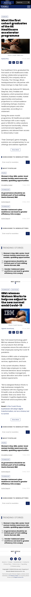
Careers (10, 562)
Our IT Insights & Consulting (7, 2)
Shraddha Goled (6, 185)
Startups (4, 17)
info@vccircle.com (18, 577)
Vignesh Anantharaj (7, 328)
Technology (5, 190)
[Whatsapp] (21, 62)
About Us (4, 562)
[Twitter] (13, 62)
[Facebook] (10, 62)
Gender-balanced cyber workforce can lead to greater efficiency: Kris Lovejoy (14, 211)
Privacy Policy (7, 564)
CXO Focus (15, 289)
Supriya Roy (5, 59)
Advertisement (18, 562)
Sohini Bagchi (5, 202)
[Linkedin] (17, 62)
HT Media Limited (13, 575)
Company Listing (15, 566)
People (4, 173)
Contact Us (26, 562)
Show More (15, 150)
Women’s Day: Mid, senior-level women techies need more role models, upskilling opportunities (15, 178)
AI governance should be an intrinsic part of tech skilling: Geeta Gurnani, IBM (13, 195)
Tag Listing (24, 564)
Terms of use (16, 564)
